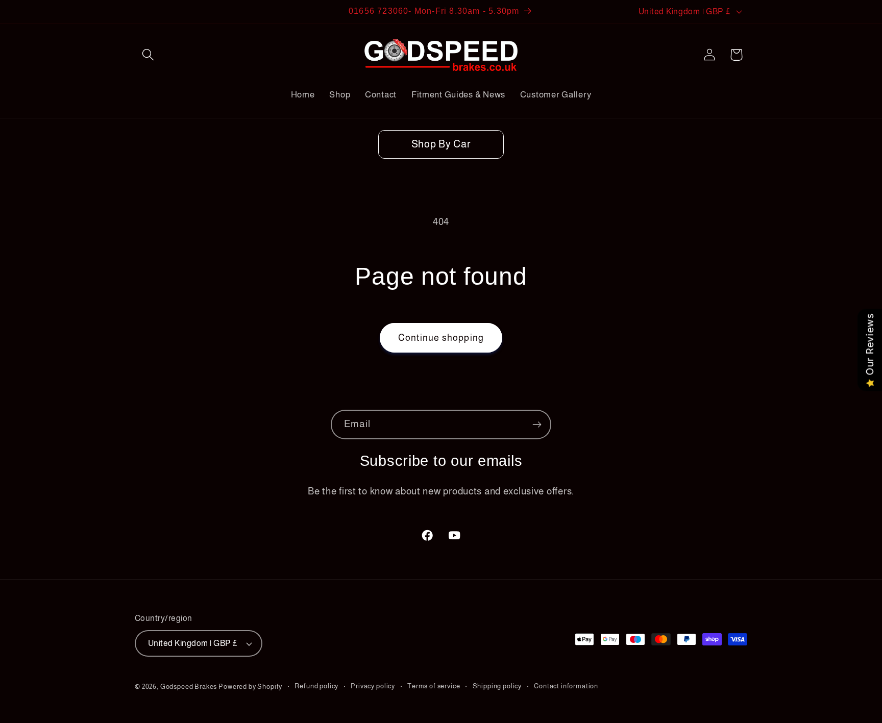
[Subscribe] (536, 424)
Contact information (566, 686)
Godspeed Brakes (189, 686)
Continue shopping (441, 338)
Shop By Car (441, 143)
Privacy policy (373, 686)
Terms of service (433, 686)
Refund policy (316, 686)
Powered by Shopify (250, 686)
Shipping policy (497, 686)
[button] (148, 54)
